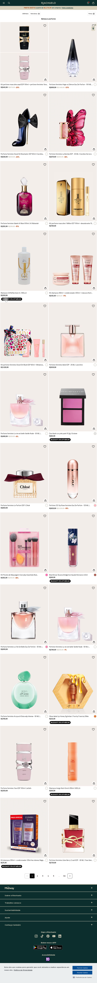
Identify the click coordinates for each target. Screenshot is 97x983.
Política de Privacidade (23, 970)
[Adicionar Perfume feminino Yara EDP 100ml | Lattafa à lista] (45, 729)
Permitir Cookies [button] (82, 968)
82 (64, 876)
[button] (82, 977)
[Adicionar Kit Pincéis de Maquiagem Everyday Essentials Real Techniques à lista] (45, 516)
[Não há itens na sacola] (93, 3)
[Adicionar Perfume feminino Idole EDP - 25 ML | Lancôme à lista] (93, 306)
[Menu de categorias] (3, 3)
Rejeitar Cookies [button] (82, 972)
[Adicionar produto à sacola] (45, 79)
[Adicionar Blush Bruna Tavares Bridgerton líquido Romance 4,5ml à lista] (93, 516)
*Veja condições (67, 8)
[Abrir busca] (9, 3)
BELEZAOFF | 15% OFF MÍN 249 (11, 299)
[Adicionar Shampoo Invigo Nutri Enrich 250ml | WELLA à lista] (93, 729)
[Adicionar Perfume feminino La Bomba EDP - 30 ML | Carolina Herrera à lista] (93, 95)
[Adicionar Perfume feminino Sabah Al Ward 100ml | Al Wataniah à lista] (45, 164)
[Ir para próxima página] (70, 876)
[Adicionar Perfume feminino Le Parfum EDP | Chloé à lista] (45, 446)
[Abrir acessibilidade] (93, 28)
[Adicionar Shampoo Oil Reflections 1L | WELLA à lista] (45, 234)
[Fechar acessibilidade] (95, 25)
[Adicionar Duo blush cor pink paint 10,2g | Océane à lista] (93, 374)
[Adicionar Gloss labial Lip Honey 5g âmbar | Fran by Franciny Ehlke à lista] (93, 657)
